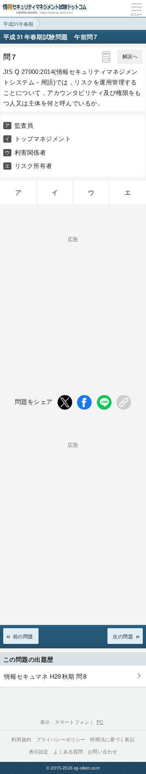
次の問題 (123, 636)
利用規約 (21, 739)
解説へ (129, 56)
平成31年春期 (18, 23)
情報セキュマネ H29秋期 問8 (45, 676)
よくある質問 (68, 751)
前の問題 (23, 636)
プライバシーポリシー (61, 739)
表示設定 (39, 751)
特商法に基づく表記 (112, 739)
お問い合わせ (102, 751)
